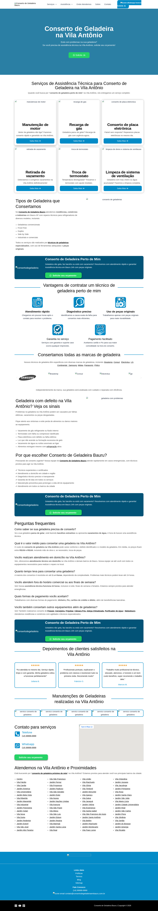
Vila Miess (53, 811)
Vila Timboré (87, 789)
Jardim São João (122, 798)
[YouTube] (19, 905)
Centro (19, 779)
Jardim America (23, 789)
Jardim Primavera (122, 789)
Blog (79, 880)
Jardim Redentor (24, 821)
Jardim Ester (54, 795)
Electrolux (125, 362)
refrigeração (51, 447)
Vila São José (22, 827)
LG (132, 362)
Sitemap (79, 883)
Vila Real (53, 830)
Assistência (65, 4)
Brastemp (108, 362)
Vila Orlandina (121, 779)
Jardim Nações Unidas (59, 801)
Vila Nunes (54, 798)
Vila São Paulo (55, 808)
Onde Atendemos (83, 4)
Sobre (97, 4)
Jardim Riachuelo (89, 824)
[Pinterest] (23, 905)
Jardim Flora (120, 814)
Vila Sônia (86, 785)
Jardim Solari (22, 811)
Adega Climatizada (95, 611)
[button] (17, 377)
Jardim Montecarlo (90, 827)
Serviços (50, 4)
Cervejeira (60, 611)
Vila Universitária (24, 792)
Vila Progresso (55, 785)
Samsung (73, 365)
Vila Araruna (54, 805)
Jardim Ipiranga (121, 827)
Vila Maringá (54, 824)
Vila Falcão (21, 782)
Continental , (63, 365)
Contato (107, 4)
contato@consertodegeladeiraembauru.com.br (85, 894)
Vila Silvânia (120, 817)
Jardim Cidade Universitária (127, 805)
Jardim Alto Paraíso (25, 830)
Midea (80, 365)
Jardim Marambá (24, 801)
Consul (117, 362)
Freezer (50, 611)
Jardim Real (120, 808)
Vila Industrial (22, 805)
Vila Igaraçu (87, 795)
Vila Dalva (86, 798)
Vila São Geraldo (56, 792)
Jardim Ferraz (55, 782)
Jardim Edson (55, 817)
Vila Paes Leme (89, 830)
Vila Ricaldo (120, 830)
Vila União (86, 779)
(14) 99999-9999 (29, 736)
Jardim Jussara (121, 782)
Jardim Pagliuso (56, 789)
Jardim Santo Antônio (91, 817)
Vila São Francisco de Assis (94, 814)
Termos (79, 876)
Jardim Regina (55, 821)
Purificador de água (114, 611)
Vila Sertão (119, 821)
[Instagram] (16, 905)
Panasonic (88, 365)
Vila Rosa (119, 792)
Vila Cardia (21, 785)
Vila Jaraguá (87, 801)
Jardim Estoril (22, 824)
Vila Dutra (21, 817)
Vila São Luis (55, 814)
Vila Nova (21, 814)
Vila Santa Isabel (89, 811)
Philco (97, 365)
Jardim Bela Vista (24, 795)
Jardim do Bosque (123, 824)
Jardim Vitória (88, 805)
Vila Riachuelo (88, 782)
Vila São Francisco (57, 779)
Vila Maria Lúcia (122, 801)
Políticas (79, 873)
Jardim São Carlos (123, 811)
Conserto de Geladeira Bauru (32, 212)
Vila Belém (86, 821)
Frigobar (69, 611)
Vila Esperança (88, 808)
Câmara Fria (80, 611)
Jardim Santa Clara (123, 795)
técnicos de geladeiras (58, 243)
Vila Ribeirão (22, 798)
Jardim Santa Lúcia (57, 827)
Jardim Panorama (24, 808)
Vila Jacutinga (121, 785)
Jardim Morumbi (89, 792)
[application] (55, 4)
